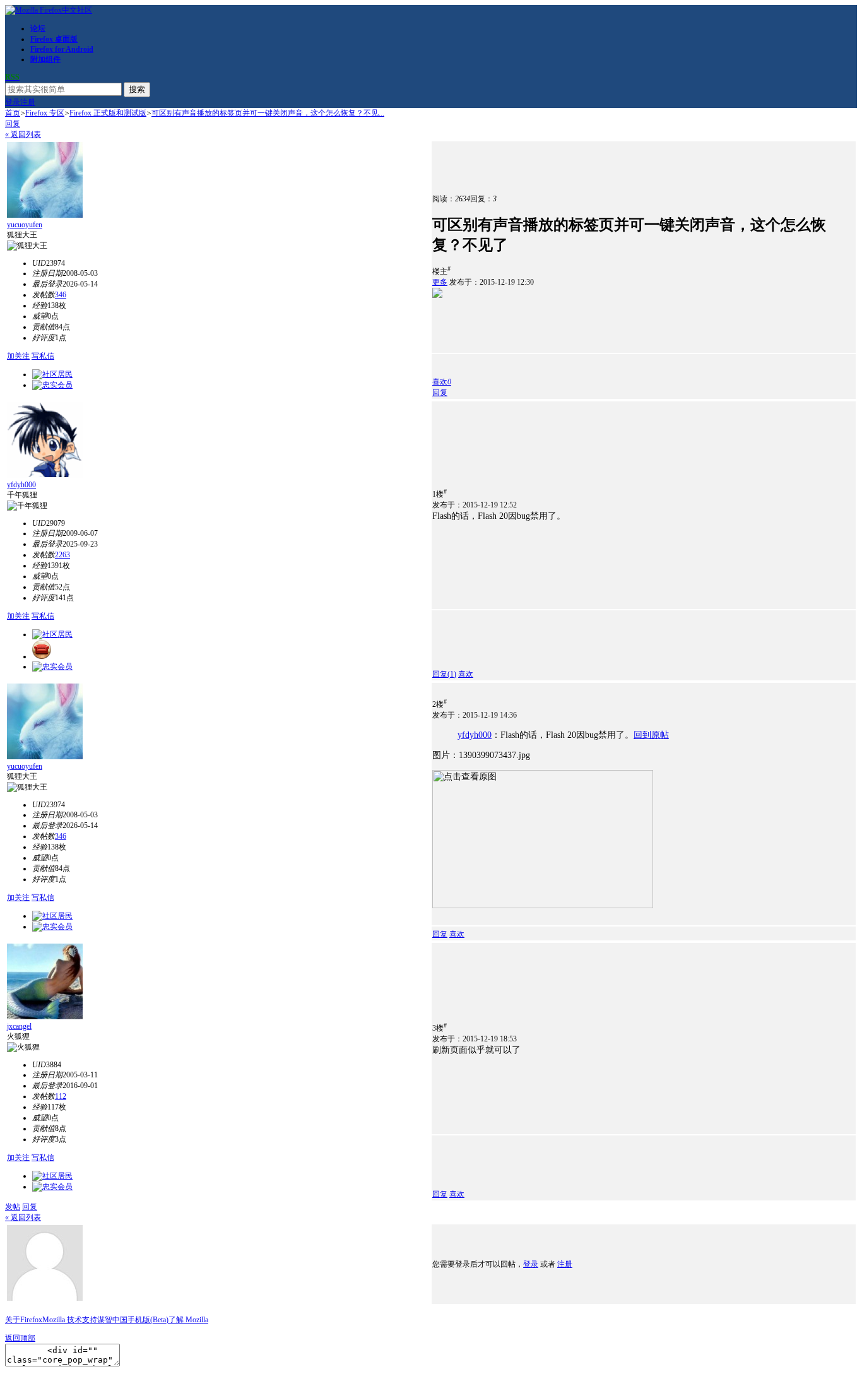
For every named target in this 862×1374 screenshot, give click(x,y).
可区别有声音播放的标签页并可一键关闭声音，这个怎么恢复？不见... (267, 113)
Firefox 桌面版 (54, 39)
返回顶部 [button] (20, 1338)
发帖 (12, 1206)
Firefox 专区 (44, 113)
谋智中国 (112, 1319)
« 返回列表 (23, 134)
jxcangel (19, 1026)
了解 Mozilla (188, 1319)
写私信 (43, 356)
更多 (439, 282)
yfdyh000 (21, 484)
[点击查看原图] (542, 839)
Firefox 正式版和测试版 (107, 113)
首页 (12, 113)
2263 (62, 554)
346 (60, 294)
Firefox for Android (61, 49)
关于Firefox (23, 1319)
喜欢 (465, 674)
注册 (27, 102)
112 (60, 1096)
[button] (441, 381)
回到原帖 (651, 735)
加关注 (18, 356)
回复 (12, 123)
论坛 (37, 28)
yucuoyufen (24, 224)
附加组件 (45, 59)
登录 (12, 102)
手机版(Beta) (147, 1319)
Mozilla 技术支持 (69, 1319)
